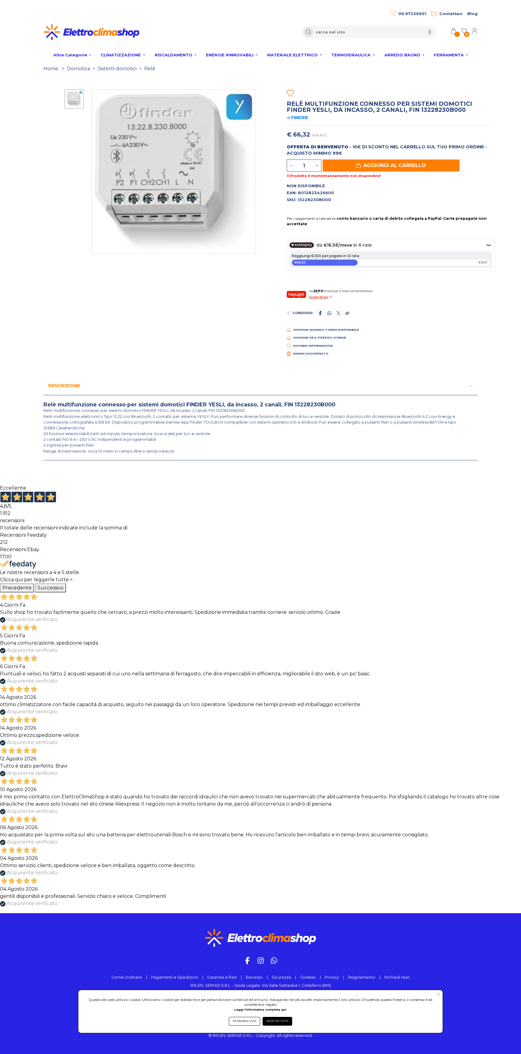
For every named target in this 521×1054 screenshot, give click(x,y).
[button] (391, 165)
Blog (472, 13)
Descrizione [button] (64, 385)
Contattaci (451, 13)
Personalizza (244, 1021)
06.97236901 (412, 13)
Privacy (332, 977)
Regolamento (361, 977)
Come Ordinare (127, 977)
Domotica (78, 68)
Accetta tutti (277, 1021)
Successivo (51, 588)
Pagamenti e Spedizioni (174, 977)
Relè (149, 68)
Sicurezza (281, 977)
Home (50, 68)
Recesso (254, 977)
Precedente (17, 588)
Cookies (308, 977)
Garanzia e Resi (222, 977)
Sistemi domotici (117, 68)
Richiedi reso (397, 977)
